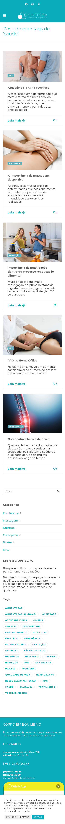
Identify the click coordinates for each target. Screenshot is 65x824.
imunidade (12, 656)
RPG (7, 549)
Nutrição (10, 528)
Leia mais (14, 120)
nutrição (11, 662)
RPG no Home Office (22, 360)
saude (9, 687)
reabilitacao (45, 675)
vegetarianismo (16, 693)
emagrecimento (16, 632)
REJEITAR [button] (24, 817)
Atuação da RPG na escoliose (28, 87)
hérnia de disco (34, 650)
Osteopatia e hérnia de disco (28, 439)
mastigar (51, 656)
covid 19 (10, 626)
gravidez (11, 650)
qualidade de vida (17, 675)
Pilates (9, 542)
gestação (39, 644)
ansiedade (49, 614)
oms (26, 662)
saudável (26, 687)
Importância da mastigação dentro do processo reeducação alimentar (31, 271)
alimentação (14, 608)
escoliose (39, 632)
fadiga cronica (15, 644)
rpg (45, 681)
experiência (32, 638)
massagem (32, 656)
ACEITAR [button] (38, 817)
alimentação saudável (20, 614)
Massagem (11, 520)
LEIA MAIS (11, 817)
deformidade (32, 626)
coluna (38, 620)
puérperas (28, 668)
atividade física (16, 620)
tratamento (46, 687)
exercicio (11, 638)
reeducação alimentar (21, 681)
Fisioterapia (12, 513)
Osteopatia (11, 535)
